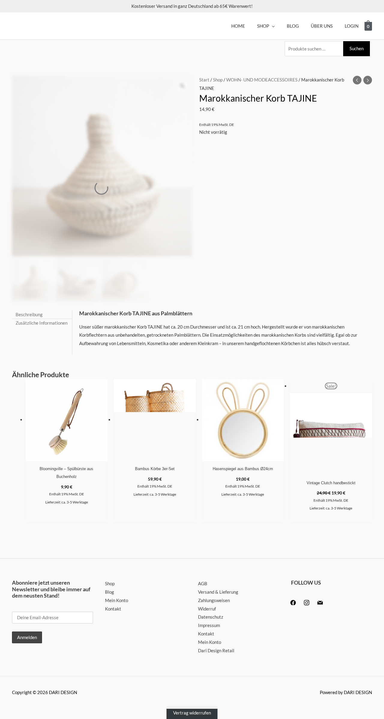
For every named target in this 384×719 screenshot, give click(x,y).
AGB (202, 583)
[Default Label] (320, 601)
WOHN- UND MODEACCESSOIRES (262, 79)
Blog (109, 592)
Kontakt (113, 608)
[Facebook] (293, 601)
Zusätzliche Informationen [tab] (42, 323)
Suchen (357, 48)
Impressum (209, 625)
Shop (218, 79)
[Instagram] (307, 601)
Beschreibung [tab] (29, 314)
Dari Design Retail (216, 650)
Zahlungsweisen (214, 600)
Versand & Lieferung (218, 592)
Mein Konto (116, 600)
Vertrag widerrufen (192, 712)
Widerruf (207, 608)
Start (204, 79)
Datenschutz (210, 617)
